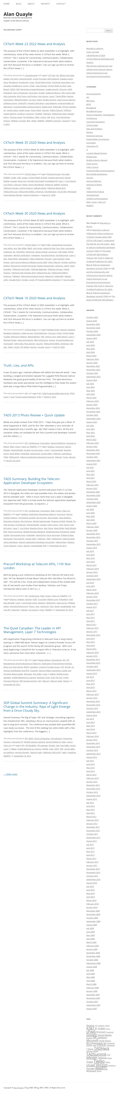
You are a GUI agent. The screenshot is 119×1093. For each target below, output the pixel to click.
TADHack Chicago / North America (18, 188)
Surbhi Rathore (10, 113)
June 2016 (90, 638)
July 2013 (90, 760)
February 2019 (92, 568)
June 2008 (90, 973)
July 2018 (90, 582)
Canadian (34, 667)
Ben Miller (22, 248)
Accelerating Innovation (62, 245)
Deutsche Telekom (19, 336)
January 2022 (91, 446)
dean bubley (53, 517)
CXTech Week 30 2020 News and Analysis (34, 213)
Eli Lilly (68, 667)
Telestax (58, 457)
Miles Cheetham (37, 259)
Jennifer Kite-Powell (36, 181)
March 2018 (91, 589)
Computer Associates (61, 82)
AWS (19, 177)
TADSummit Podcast (95, 191)
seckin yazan (24, 110)
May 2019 (90, 558)
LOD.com (17, 184)
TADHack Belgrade (39, 269)
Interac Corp (50, 336)
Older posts (10, 774)
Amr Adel (65, 174)
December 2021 (93, 450)
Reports (45, 3)
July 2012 (90, 802)
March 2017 (91, 624)
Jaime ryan (22, 181)
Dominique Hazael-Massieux (32, 89)
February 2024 (92, 359)
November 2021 (93, 453)
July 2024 (90, 341)
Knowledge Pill (51, 181)
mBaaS (53, 674)
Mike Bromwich (21, 99)
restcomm (44, 606)
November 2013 (93, 746)
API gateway (42, 745)
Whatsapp (91, 1070)
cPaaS (32, 86)
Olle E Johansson (41, 340)
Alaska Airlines (44, 660)
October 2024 (92, 331)
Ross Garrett (29, 343)
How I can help (92, 52)
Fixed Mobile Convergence (97, 139)
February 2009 (92, 945)
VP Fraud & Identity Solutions (48, 279)
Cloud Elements (40, 333)
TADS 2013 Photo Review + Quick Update (34, 415)
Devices (89, 132)
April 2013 (90, 771)
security (39, 343)
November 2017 (93, 600)
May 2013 (90, 767)
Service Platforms (58, 443)
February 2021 (92, 485)
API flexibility (30, 745)
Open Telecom (54, 262)
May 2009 (90, 935)
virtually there (15, 279)
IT (87, 149)
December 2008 (93, 952)
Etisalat (6, 450)
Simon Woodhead (36, 184)
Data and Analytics (94, 128)
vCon (53, 117)
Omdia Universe (49, 99)
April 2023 (90, 394)
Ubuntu (72, 457)
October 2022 (92, 415)
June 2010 (90, 890)
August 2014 (91, 715)
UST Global (24, 347)
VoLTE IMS (62, 191)
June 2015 (90, 680)
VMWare (14, 120)
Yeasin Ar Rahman (31, 195)
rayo (37, 606)
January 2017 (91, 631)
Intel (71, 599)
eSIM (70, 89)
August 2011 (91, 841)
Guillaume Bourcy (53, 93)
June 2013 (90, 764)
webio (34, 120)
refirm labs (19, 343)
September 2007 (93, 1005)
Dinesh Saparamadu (41, 521)
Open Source (92, 163)
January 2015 (91, 698)
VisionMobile (36, 545)
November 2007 (93, 998)
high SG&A (62, 252)
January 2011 (91, 865)
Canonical (59, 446)
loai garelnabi (57, 450)
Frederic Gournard (56, 177)
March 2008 (91, 984)
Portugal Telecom (11, 681)
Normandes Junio (17, 535)
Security (89, 177)
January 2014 (91, 739)
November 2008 (93, 956)
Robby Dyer (47, 106)
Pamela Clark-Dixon (36, 103)
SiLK (52, 606)
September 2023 (93, 376)
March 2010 (91, 900)
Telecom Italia (56, 681)
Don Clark (60, 248)
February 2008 (92, 987)
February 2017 (92, 628)
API (26, 393)
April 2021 (90, 478)
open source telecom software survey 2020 (28, 262)
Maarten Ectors (36, 528)
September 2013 (93, 753)
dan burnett (41, 517)
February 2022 (92, 443)
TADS (5, 457)
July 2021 (90, 467)
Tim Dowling (28, 117)
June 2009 (90, 931)
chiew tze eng (27, 333)
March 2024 (91, 355)
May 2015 (90, 684)
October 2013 (92, 750)
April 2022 (90, 436)
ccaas (31, 82)
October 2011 (92, 834)
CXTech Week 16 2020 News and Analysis (34, 298)
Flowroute (30, 252)
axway (25, 177)
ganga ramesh (41, 252)
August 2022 (91, 422)
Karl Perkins (32, 96)
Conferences (34, 443)
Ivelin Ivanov (52, 524)
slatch (66, 265)
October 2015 (92, 666)
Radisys (6, 265)
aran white (8, 248)
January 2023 (91, 404)
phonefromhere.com (19, 606)
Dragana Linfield (58, 521)
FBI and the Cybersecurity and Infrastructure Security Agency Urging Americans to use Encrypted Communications (100, 275)
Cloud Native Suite (43, 82)
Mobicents (51, 603)
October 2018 (92, 575)
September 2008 (93, 963)
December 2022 (93, 408)
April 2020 (90, 519)
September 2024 (93, 334)
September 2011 (93, 837)
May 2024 (90, 348)
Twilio (37, 117)
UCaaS (43, 117)
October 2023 (92, 373)
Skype (57, 606)
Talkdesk (16, 276)
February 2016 (92, 652)
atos (15, 248)
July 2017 (90, 610)
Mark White (61, 96)
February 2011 (92, 862)
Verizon (6, 120)
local (13, 397)
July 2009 (90, 928)
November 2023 (93, 369)
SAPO (56, 749)
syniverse (30, 113)
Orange (64, 262)
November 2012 (93, 788)
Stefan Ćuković (56, 110)
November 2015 (93, 663)
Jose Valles (37, 674)
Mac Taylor (48, 528)
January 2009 (91, 949)
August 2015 (91, 673)
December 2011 (93, 827)
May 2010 (90, 893)
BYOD (26, 667)
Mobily (45, 749)
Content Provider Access (49, 667)
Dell (17, 89)
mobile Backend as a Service (24, 677)
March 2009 (91, 942)
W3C (28, 120)
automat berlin (25, 79)
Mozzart (48, 259)
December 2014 (93, 701)
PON (39, 397)
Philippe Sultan (67, 535)
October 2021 (92, 457)
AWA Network (53, 79)
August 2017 (91, 607)
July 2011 (90, 844)
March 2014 (91, 732)
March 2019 (91, 565)
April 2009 (90, 938)
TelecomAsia (61, 542)
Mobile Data (91, 156)
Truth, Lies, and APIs (18, 365)
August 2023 (91, 380)
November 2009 (93, 914)
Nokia (39, 99)
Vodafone (71, 752)
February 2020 (92, 526)
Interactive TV (17, 742)
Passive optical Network (25, 397)
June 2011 (90, 848)
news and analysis (25, 340)
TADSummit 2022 (59, 113)
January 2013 (91, 781)
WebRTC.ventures (53, 120)
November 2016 (93, 635)
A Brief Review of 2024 (95, 55)
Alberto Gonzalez (66, 75)
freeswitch (7, 93)
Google (42, 93)
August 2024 (91, 338)
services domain (22, 752)
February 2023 (92, 401)
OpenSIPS (22, 103)
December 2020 (93, 492)
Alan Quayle (18, 1087)
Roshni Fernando (28, 265)
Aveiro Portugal (39, 79)
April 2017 (90, 621)
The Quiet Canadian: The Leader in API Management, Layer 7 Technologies (32, 630)
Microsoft (92, 1040)
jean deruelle (9, 603)
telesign (70, 113)
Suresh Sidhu (46, 453)
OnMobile (25, 453)
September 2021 (93, 460)
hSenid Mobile (17, 450)
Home (6, 3)
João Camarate (9, 96)
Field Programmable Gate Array (55, 393)
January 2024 (91, 362)
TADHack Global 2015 (56, 188)
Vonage (22, 120)
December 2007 (93, 994)
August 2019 (91, 547)
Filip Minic (20, 252)
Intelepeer (35, 255)
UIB (48, 117)
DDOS (12, 89)
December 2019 (93, 533)
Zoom (47, 347)
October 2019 (92, 540)
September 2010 (93, 879)
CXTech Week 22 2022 (57, 86)
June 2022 (90, 429)
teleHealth (59, 276)
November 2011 (93, 830)
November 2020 (93, 495)
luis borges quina (29, 603)
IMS (63, 93)
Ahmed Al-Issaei (54, 174)
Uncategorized (31, 75)
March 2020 (91, 523)
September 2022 (93, 418)
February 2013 (92, 778)
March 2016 (91, 649)
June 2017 (90, 614)
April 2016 (90, 645)
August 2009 (91, 925)
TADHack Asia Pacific (21, 269)
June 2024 (90, 345)
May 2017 (90, 617)
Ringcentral (16, 265)
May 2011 (90, 851)
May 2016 (90, 642)
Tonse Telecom (9, 545)
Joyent (73, 745)
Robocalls (57, 106)
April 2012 (90, 813)
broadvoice (24, 82)
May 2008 (90, 977)
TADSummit (14, 457)
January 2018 (91, 596)
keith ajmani (62, 336)
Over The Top (56, 677)
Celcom (68, 446)
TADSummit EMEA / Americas (31, 191)
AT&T (35, 599)
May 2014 (90, 725)
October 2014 (92, 708)
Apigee (6, 79)
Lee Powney (70, 181)
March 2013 (91, 774)
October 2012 (92, 792)
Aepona (63, 329)
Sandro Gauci (12, 110)
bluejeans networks (11, 333)
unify (5, 279)
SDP (61, 749)
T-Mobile (38, 113)
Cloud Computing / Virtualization (48, 738)
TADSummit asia (10, 191)
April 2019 (90, 561)
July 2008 (90, 970)
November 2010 (93, 872)
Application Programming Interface (57, 663)
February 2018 (92, 593)
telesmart (15, 610)
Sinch (89, 1045)
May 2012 (90, 809)
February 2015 (92, 694)
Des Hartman (26, 521)
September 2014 (93, 712)
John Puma (21, 96)
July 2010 (90, 886)
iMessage (28, 674)
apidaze (51, 446)
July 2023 (90, 383)
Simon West (36, 110)
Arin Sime (14, 79)
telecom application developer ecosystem (37, 542)
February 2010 (92, 904)
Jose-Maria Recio (48, 255)
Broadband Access (94, 111)
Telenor (66, 681)
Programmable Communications (100, 170)
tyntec (107, 1062)
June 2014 (90, 722)
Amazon (90, 1025)
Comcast (52, 333)
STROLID (67, 110)
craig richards (41, 86)
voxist (31, 279)
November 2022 (93, 411)
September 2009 (93, 921)
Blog (18, 3)
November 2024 (93, 327)
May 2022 (90, 432)
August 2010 (91, 883)
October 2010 (92, 876)
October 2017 (92, 603)
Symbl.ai (21, 113)
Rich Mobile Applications (96, 174)
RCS (88, 1043)
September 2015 (93, 670)
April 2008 (90, 980)
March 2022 (91, 439)
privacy (52, 340)
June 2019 (90, 554)
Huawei (13, 181)
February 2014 (92, 736)
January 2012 (91, 823)
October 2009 (92, 918)
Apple (107, 1026)
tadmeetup (66, 453)
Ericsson (63, 89)
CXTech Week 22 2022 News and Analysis (34, 44)
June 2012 (90, 806)
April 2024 (90, 352)
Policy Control (92, 167)
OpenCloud (35, 453)
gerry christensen (20, 93)
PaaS (51, 749)
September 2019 (93, 544)
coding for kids (49, 248)
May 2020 (90, 516)
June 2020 (90, 513)
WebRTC (41, 120)
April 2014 (90, 729)
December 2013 (93, 743)
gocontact (33, 93)
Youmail (65, 120)
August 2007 (91, 1008)
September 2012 (93, 795)
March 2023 (91, 397)
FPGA (72, 393)
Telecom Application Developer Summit (37, 457)
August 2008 (91, 966)
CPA (62, 667)
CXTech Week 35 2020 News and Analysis (34, 142)
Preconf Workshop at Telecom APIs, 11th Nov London (37, 566)
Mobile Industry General (34, 742)
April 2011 (90, 855)
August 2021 (91, 464)
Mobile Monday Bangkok (34, 531)
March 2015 (91, 691)
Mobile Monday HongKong (57, 531)
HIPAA (70, 252)
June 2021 (90, 471)
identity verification (21, 255)
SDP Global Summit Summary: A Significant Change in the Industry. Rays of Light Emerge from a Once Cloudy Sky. (36, 706)
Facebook (7, 252)
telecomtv (49, 276)
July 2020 (90, 509)
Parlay (66, 677)
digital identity (34, 336)
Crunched (42, 599)
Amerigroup (56, 660)
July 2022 (90, 425)
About (31, 3)
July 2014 (90, 719)
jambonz (102, 1037)
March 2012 (91, 816)
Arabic (13, 177)
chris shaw (37, 248)
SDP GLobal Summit (28, 681)
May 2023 (90, 390)
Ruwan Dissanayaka (45, 265)
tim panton (33, 610)
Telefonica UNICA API (52, 752)
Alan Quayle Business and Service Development (18, 15)
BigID (30, 248)
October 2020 (92, 499)
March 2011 (91, 858)
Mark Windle (70, 528)
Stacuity (45, 110)
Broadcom (13, 82)
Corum (26, 86)
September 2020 (93, 502)
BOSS (31, 738)
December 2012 (93, 785)
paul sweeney (51, 103)
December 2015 (93, 659)
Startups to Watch (94, 184)
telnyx (6, 117)
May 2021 (90, 474)
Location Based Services (96, 153)
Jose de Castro (37, 450)
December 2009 (93, 911)
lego (5, 259)
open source (61, 603)
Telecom (45, 681)
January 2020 (91, 530)
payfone (72, 262)
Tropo (65, 457)
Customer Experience (95, 121)
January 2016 (91, 656)
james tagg (70, 93)
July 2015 (90, 677)
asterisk (28, 599)
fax (14, 252)
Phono (32, 606)
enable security (52, 89)
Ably (49, 245)
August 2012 (91, 799)
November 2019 (93, 537)
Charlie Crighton (10, 517)
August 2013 (91, 757)
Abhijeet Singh (53, 329)
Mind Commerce (15, 531)
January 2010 (91, 907)
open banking (58, 259)
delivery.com (52, 599)
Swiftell (57, 184)
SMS (94, 1045)
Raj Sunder (8, 538)
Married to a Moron (94, 48)
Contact (61, 3)
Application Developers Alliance (42, 514)
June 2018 (90, 586)
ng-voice (32, 99)
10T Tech (51, 75)
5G (57, 75)
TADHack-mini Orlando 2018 (23, 272)
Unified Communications (97, 198)
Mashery (42, 603)
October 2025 (92, 317)
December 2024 (93, 324)
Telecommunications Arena (32, 276)
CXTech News (30, 174)
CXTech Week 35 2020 (37, 177)
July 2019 (90, 551)
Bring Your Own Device (13, 667)
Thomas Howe (16, 117)
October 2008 (92, 959)
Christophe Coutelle (26, 517)
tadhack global (40, 188)
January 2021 (91, 488)
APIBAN (6, 177)
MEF (5, 531)
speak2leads (66, 606)
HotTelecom (20, 524)
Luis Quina (24, 528)
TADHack (47, 113)
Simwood (49, 184)
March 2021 (91, 481)
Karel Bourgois (62, 255)
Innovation (45, 443)
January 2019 (91, 572)
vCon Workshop (63, 117)
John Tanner (64, 524)
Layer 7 (52, 96)
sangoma (59, 265)
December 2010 (93, 869)
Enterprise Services (94, 135)
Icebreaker (8, 255)
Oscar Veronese (53, 535)
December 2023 (93, 366)
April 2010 (90, 897)
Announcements (93, 94)
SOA (39, 681)
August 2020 (91, 506)
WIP (44, 545)
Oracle (101, 1040)
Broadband (91, 107)
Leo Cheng (8, 184)
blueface (71, 329)
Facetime (34, 670)
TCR (108, 1055)
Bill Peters (90, 101)
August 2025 (91, 320)
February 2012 (92, 820)
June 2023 (90, 387)
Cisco (108, 1028)
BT (96, 1028)
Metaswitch (24, 259)
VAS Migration (50, 191)
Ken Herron (43, 96)
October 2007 (92, 1001)
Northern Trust (43, 677)
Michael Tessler (10, 340)
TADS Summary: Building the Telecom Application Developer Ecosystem (31, 481)
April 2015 (90, 687)
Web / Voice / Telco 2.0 (19, 446)
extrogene (70, 248)
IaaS (57, 745)
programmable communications (27, 106)
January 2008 (91, 991)
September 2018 (93, 579)
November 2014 (93, 705)
